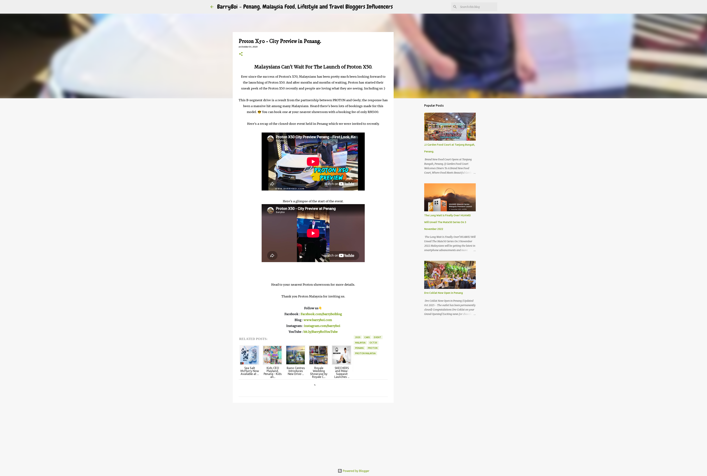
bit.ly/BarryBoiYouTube (321, 332)
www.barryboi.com (318, 320)
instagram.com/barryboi (322, 326)
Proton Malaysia (365, 353)
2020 (357, 337)
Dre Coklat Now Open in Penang (443, 292)
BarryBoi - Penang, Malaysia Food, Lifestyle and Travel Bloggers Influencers (305, 6)
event (377, 337)
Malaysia (360, 342)
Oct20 (373, 342)
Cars (367, 337)
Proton (372, 348)
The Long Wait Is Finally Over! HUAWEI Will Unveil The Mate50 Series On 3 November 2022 (447, 222)
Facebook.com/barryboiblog (321, 314)
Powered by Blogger (355, 471)
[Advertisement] (313, 434)
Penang (359, 348)
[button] (241, 54)
